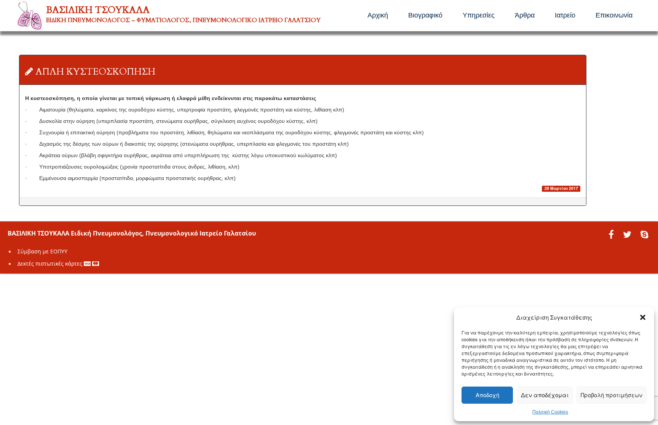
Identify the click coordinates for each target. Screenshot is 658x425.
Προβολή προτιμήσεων (611, 395)
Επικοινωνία (614, 15)
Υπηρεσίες (479, 15)
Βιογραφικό (425, 15)
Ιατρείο (565, 15)
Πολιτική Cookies (550, 412)
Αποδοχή (487, 395)
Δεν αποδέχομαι (545, 395)
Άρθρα (525, 15)
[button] (643, 317)
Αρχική (377, 15)
